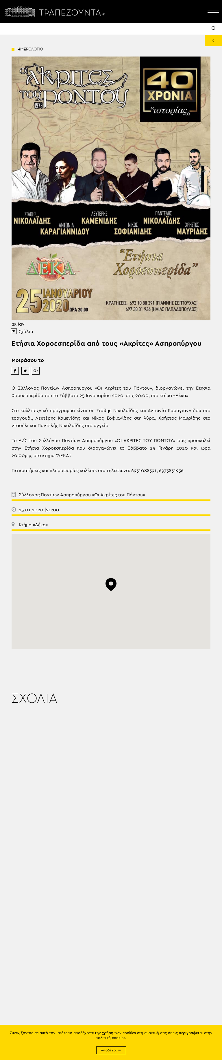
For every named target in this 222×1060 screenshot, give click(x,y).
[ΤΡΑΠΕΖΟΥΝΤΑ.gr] (56, 11)
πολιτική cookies (110, 1038)
